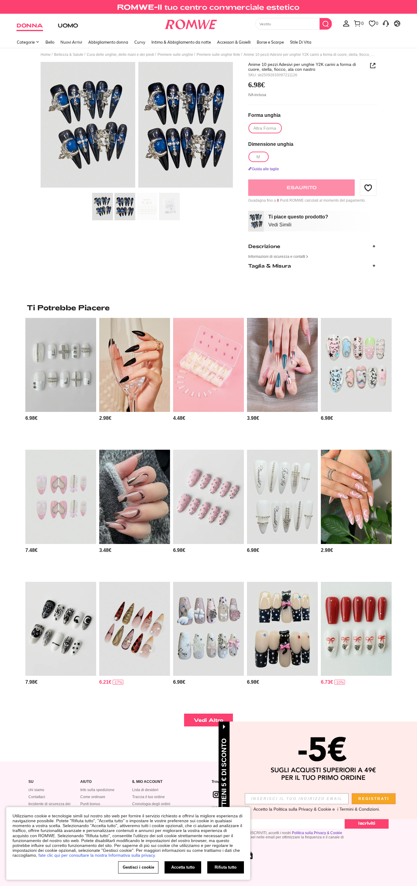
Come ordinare (92, 797)
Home (46, 54)
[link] (208, 7)
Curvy (139, 42)
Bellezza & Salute (68, 54)
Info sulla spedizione (97, 790)
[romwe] (191, 23)
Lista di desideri (145, 790)
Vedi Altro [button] (208, 720)
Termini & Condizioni (359, 809)
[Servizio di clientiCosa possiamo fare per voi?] (386, 23)
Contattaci (36, 797)
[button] (368, 187)
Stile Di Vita (300, 42)
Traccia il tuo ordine (148, 797)
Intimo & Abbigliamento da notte (181, 42)
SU (31, 782)
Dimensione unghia (270, 144)
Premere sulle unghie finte (218, 54)
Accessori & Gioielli (234, 42)
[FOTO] (137, 126)
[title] (208, 307)
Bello (49, 42)
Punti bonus (90, 804)
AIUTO (86, 782)
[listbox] (346, 23)
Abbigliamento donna (108, 42)
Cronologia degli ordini (151, 804)
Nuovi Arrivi (71, 42)
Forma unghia (264, 115)
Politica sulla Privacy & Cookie (317, 833)
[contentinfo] (31, 418)
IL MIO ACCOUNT (147, 782)
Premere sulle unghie (175, 54)
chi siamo (36, 790)
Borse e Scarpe (270, 42)
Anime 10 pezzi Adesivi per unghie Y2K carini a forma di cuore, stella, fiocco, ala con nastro (302, 67)
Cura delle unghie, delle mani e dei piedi (120, 54)
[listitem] (60, 381)
